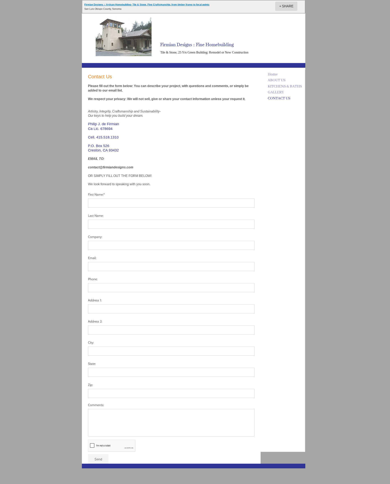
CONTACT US (279, 98)
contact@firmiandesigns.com (110, 167)
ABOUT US (276, 80)
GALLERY (276, 92)
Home (273, 74)
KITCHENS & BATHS (285, 86)
